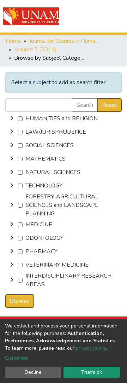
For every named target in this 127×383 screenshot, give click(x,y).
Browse (19, 301)
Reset (109, 105)
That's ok (91, 372)
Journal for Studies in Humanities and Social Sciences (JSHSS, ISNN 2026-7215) (64, 41)
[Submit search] (81, 16)
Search (85, 105)
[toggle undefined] (11, 118)
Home (13, 41)
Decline (33, 372)
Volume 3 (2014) (35, 49)
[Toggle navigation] (117, 16)
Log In (96, 16)
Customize (16, 358)
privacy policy (91, 348)
